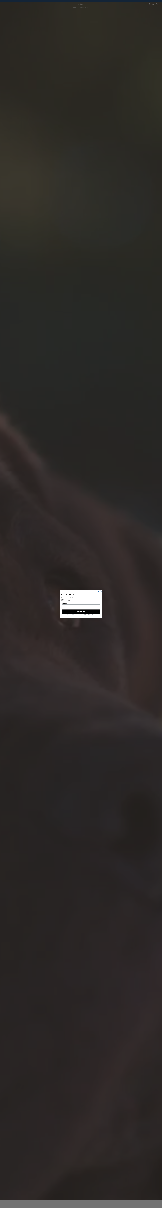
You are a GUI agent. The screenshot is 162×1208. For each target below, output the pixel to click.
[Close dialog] (99, 591)
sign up (81, 611)
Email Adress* (64, 603)
